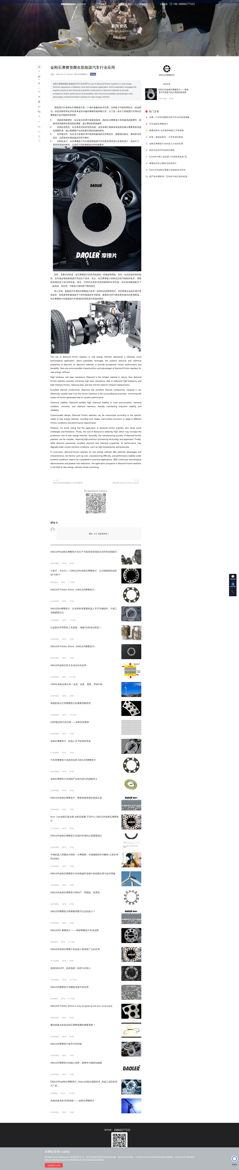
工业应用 (123, 4)
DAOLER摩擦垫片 (167, 74)
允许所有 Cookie (53, 1165)
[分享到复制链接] (39, 92)
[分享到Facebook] (39, 117)
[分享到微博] (39, 107)
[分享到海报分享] (39, 137)
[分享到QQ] (39, 102)
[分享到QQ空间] (39, 97)
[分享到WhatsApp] (39, 132)
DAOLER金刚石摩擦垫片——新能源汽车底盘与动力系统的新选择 (173, 91)
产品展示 (102, 4)
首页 (84, 4)
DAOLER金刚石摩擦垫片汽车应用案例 (68, 482)
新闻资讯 (143, 4)
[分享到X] (39, 122)
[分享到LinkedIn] (39, 127)
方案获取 (164, 4)
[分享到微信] (39, 112)
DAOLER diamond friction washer (126, 482)
